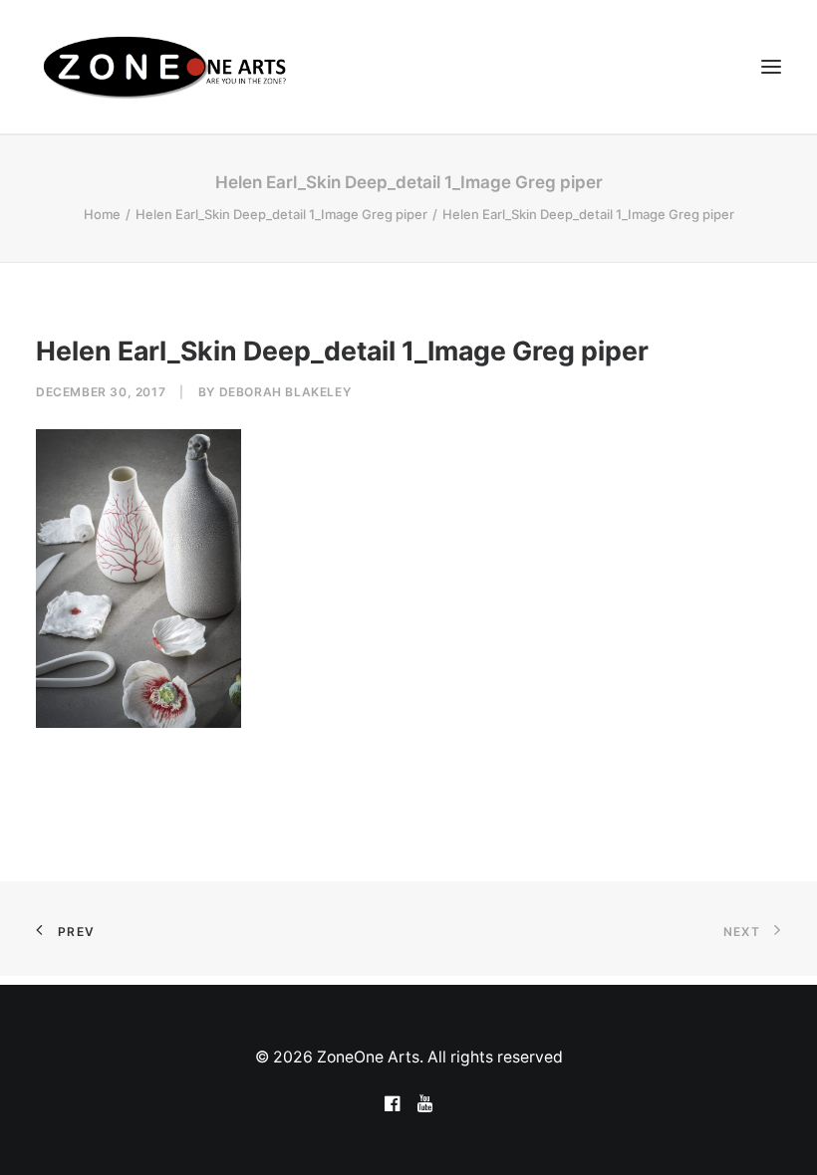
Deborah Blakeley (285, 391)
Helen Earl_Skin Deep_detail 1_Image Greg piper (281, 214)
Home (102, 214)
